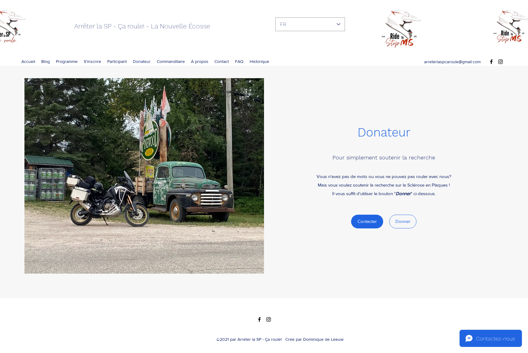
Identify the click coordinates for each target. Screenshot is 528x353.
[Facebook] (491, 62)
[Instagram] (500, 62)
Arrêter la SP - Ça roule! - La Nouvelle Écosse (142, 26)
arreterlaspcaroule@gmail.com (452, 61)
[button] (259, 61)
